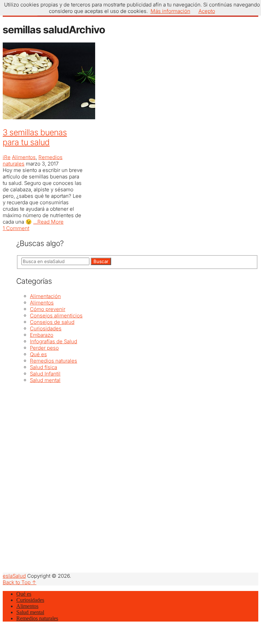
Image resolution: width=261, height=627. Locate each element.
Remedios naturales (53, 361)
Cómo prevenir (47, 309)
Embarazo (41, 335)
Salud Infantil (45, 373)
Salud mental (45, 380)
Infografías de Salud (53, 341)
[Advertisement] (137, 430)
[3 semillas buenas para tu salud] (44, 81)
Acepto (206, 11)
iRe (7, 157)
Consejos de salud (52, 322)
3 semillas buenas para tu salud (35, 137)
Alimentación (45, 296)
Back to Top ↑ (19, 582)
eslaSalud (14, 576)
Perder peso (44, 348)
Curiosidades (46, 328)
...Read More (48, 222)
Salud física (43, 367)
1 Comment (16, 228)
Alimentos (24, 157)
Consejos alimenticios (56, 315)
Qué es (38, 354)
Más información (170, 11)
